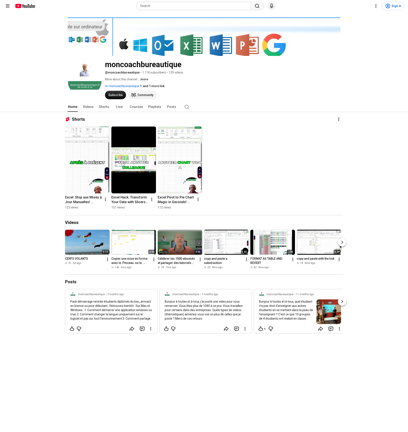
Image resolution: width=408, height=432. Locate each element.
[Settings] (375, 5)
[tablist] (204, 107)
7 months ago (210, 294)
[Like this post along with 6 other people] (260, 328)
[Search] (257, 6)
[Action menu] (150, 328)
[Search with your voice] (271, 6)
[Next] (342, 242)
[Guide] (7, 5)
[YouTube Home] (25, 6)
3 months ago (115, 294)
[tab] (73, 107)
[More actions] (338, 119)
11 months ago (305, 294)
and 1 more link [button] (153, 86)
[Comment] (142, 328)
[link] (111, 312)
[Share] (132, 328)
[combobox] (194, 5)
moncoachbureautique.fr (125, 86)
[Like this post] (72, 328)
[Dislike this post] (78, 328)
